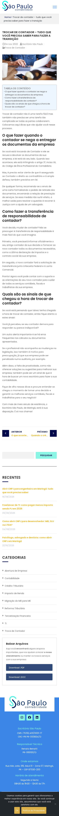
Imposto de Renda (14, 593)
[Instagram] (22, 717)
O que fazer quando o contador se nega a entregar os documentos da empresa (26, 93)
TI (6, 623)
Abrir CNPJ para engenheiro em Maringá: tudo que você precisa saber (27, 490)
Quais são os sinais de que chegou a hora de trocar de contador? (27, 105)
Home (8, 17)
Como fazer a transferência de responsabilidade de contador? (21, 99)
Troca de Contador (15, 47)
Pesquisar (46, 455)
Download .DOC (17, 677)
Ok (17, 810)
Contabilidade (12, 578)
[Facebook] (29, 717)
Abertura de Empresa (16, 570)
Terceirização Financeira (18, 615)
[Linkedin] (37, 717)
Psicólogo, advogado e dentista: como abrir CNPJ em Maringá (27, 539)
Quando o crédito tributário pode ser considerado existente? (44, 433)
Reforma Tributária (15, 608)
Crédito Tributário (14, 585)
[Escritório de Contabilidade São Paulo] (17, 5)
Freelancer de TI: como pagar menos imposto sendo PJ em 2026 (27, 507)
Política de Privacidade (34, 810)
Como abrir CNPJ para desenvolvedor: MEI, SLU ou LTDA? (28, 523)
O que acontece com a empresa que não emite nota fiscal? (20, 433)
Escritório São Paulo (32, 44)
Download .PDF (17, 667)
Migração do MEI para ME (18, 600)
